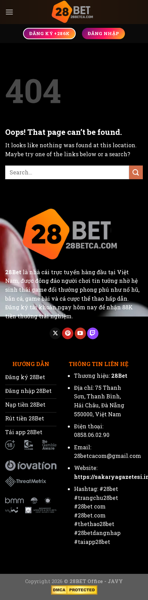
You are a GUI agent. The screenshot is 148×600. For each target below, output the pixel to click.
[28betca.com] (74, 12)
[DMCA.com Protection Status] (74, 589)
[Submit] (136, 172)
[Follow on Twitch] (92, 333)
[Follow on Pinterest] (67, 333)
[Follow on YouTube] (80, 333)
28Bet (13, 272)
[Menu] (9, 11)
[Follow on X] (55, 333)
